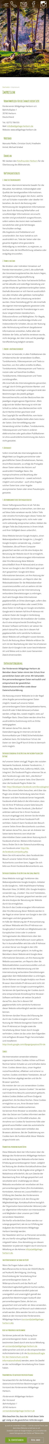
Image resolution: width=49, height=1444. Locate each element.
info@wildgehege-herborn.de (20, 126)
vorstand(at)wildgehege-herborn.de (21, 1346)
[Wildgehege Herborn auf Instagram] (44, 4)
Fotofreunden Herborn (27, 161)
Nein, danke (35, 1439)
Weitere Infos (39, 1433)
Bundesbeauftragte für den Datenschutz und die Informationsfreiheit (23, 1357)
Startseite (6, 87)
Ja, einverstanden (16, 1440)
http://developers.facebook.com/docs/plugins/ (28, 786)
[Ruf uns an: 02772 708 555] (14, 4)
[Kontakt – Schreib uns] (24, 4)
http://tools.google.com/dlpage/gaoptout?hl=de (23, 1044)
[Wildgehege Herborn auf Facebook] (34, 4)
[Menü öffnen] (5, 5)
